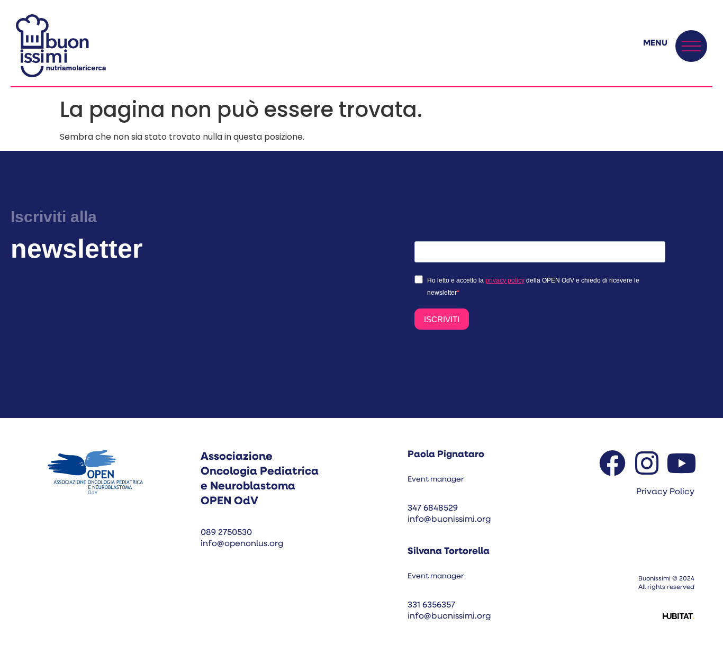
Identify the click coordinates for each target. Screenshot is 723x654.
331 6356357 (431, 605)
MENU (655, 43)
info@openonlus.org (242, 544)
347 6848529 (433, 508)
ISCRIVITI (441, 319)
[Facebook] (612, 463)
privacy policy (505, 280)
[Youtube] (681, 463)
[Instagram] (647, 463)
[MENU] (691, 46)
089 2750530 (226, 533)
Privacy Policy (665, 492)
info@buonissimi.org (449, 519)
